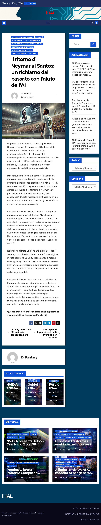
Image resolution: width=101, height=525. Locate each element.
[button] (92, 22)
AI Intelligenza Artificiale (22, 37)
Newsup (38, 513)
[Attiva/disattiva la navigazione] (48, 23)
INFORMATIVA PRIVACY (89, 520)
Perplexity (54, 381)
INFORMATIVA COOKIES (89, 508)
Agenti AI (10, 463)
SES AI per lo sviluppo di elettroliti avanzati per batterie (45, 333)
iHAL (50, 13)
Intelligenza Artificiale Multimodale (27, 44)
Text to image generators (22, 47)
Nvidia (9, 381)
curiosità (39, 37)
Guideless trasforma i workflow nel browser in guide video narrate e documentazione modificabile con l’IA (84, 87)
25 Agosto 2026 (17, 478)
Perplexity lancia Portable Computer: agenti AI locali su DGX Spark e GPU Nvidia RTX (84, 106)
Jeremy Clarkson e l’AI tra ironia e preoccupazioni (21, 332)
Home (75, 508)
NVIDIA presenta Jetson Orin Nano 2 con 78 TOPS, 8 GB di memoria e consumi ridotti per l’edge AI (83, 69)
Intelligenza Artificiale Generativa (26, 40)
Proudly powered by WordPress (15, 513)
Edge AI (33, 434)
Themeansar (7, 515)
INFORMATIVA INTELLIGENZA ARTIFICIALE (82, 514)
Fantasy (27, 93)
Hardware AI (12, 437)
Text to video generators (22, 50)
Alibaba (82, 459)
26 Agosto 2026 (17, 449)
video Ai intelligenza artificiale (24, 53)
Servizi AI (59, 437)
